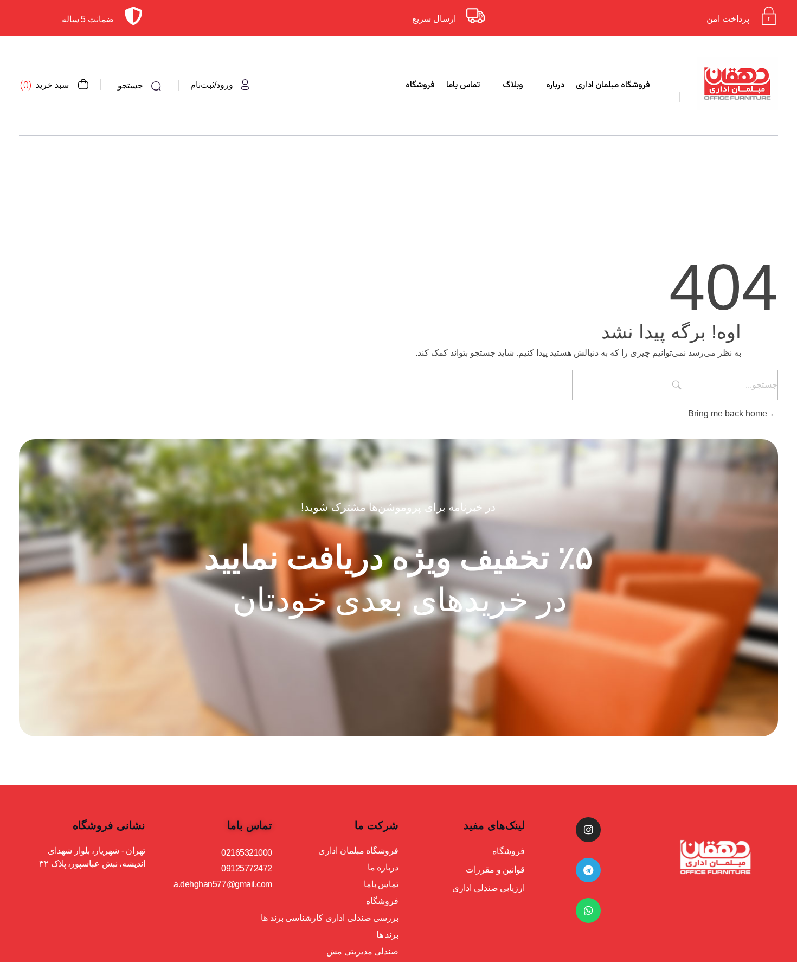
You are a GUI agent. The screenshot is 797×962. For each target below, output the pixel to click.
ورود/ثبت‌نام (211, 84)
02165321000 (246, 852)
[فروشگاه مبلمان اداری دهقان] (737, 83)
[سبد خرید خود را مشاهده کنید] (83, 85)
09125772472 (246, 868)
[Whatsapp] (588, 910)
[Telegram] (588, 870)
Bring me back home (728, 413)
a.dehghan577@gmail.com (222, 884)
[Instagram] (588, 829)
